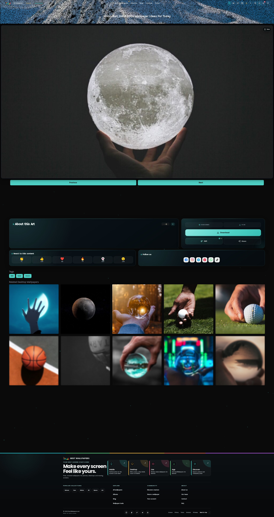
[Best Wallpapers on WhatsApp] (147, 512)
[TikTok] (217, 259)
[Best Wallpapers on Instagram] (126, 512)
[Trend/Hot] (246, 3)
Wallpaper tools (118, 503)
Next (201, 183)
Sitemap (195, 512)
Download (224, 232)
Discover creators (153, 490)
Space (95, 490)
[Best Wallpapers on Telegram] (142, 512)
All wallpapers (117, 490)
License (170, 512)
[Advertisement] (137, 202)
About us (184, 490)
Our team (184, 494)
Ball (12, 276)
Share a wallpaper (153, 494)
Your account (151, 499)
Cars (74, 490)
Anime (82, 490)
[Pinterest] (204, 259)
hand (19, 276)
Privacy (177, 512)
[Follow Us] (251, 3)
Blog (114, 499)
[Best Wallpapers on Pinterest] (137, 512)
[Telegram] (198, 259)
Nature (67, 490)
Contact (184, 499)
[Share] (255, 3)
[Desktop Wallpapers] (238, 3)
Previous (73, 183)
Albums (115, 494)
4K (88, 490)
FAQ (182, 503)
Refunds (188, 512)
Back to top (205, 512)
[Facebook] (186, 259)
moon (27, 276)
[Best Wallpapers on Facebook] (131, 512)
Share (244, 241)
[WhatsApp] (211, 259)
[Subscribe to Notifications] (259, 3)
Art (102, 490)
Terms (182, 512)
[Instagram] (192, 259)
